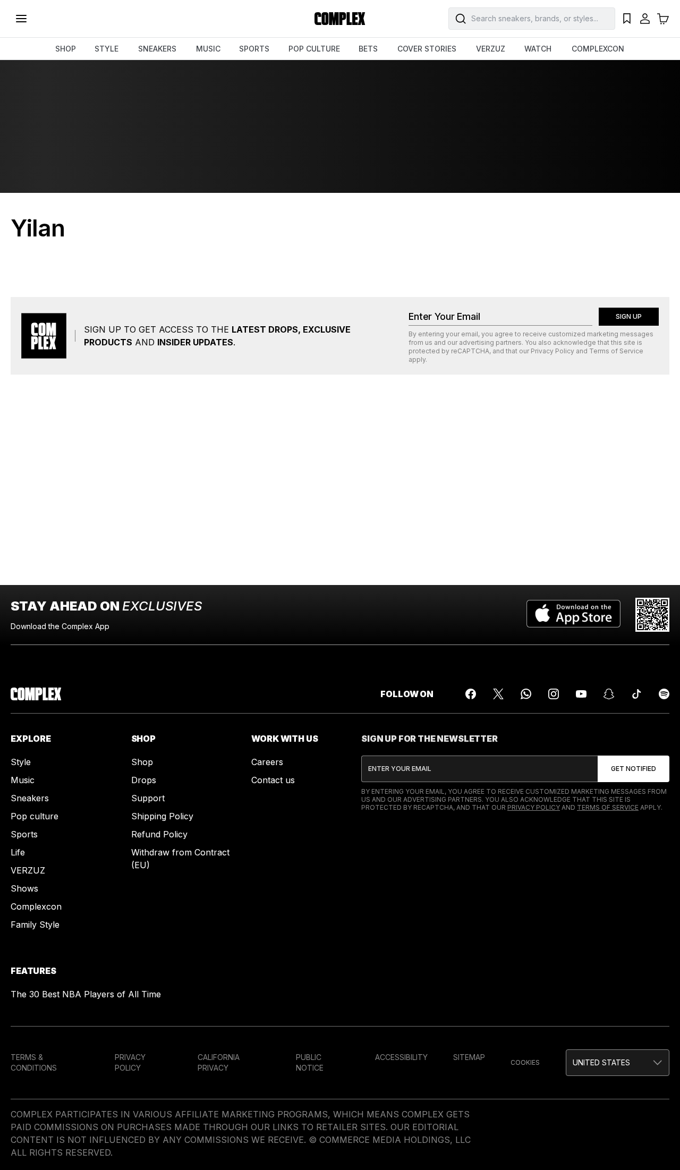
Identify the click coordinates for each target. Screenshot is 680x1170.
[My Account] (645, 18)
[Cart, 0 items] (663, 18)
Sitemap (469, 1057)
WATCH (537, 48)
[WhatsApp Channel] (526, 694)
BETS (368, 48)
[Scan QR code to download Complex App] (652, 615)
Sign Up (629, 316)
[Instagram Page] (553, 694)
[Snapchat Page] (609, 694)
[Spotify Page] (664, 694)
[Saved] (626, 18)
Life (18, 852)
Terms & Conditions (34, 1062)
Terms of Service (616, 351)
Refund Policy (159, 834)
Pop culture (34, 816)
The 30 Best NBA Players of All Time (86, 994)
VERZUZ (490, 48)
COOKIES (525, 1062)
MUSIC (208, 48)
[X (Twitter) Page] (498, 694)
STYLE (106, 48)
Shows (24, 888)
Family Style (35, 924)
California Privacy (219, 1062)
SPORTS (254, 48)
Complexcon (36, 906)
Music (23, 780)
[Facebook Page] (470, 694)
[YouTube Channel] (581, 694)
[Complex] (340, 18)
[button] (617, 1062)
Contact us (273, 780)
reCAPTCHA (470, 351)
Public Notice (310, 1062)
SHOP (65, 48)
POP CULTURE (314, 48)
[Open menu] (21, 18)
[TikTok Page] (636, 694)
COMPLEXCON (598, 48)
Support (148, 798)
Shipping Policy (162, 816)
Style (21, 762)
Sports (24, 834)
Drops (143, 780)
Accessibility (401, 1057)
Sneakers (30, 798)
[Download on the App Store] (573, 615)
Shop (142, 762)
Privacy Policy (552, 351)
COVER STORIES (426, 48)
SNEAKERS (157, 48)
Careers (267, 762)
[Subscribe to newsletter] (633, 769)
